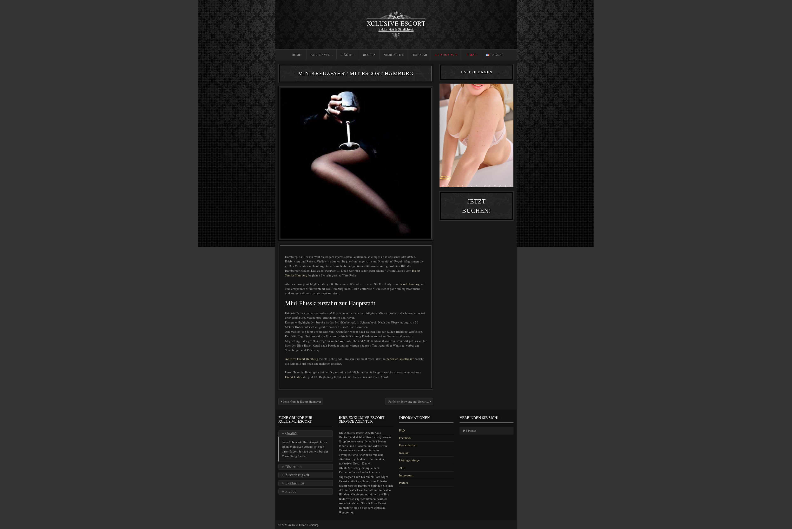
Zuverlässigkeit (297, 475)
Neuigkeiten (394, 55)
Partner (403, 483)
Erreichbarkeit (408, 445)
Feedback (405, 438)
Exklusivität (294, 483)
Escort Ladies (294, 377)
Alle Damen (321, 55)
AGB (402, 468)
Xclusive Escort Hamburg (302, 359)
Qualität (291, 433)
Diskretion (293, 466)
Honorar (419, 55)
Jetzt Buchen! (476, 206)
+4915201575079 (445, 55)
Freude (290, 491)
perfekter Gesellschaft (401, 359)
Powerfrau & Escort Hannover (301, 401)
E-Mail (472, 55)
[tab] (305, 433)
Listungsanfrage (409, 460)
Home (296, 55)
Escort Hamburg (410, 284)
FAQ (402, 430)
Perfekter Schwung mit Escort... (408, 401)
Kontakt (404, 453)
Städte (347, 55)
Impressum (406, 475)
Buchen (369, 55)
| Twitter (470, 431)
